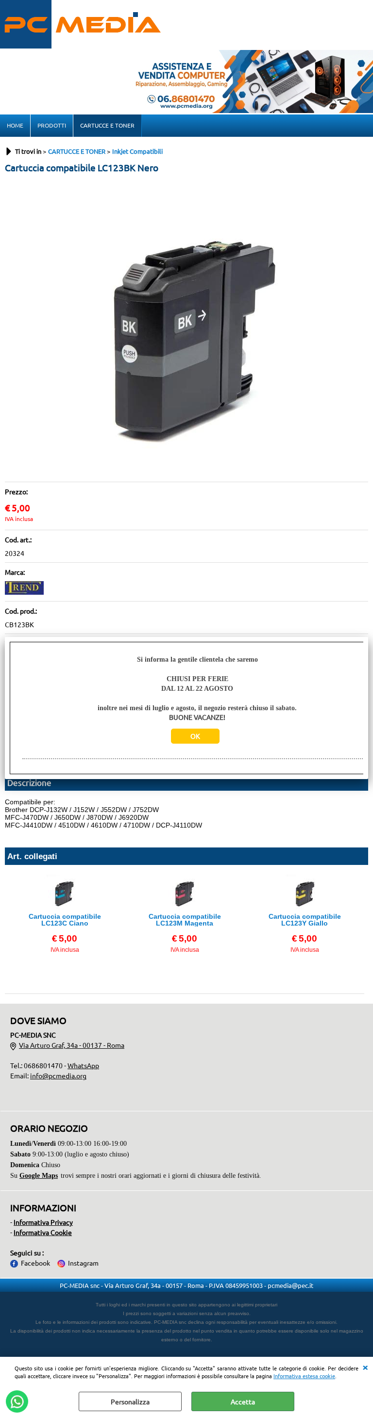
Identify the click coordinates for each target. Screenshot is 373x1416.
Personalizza (130, 1401)
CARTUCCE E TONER (107, 125)
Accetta (243, 1401)
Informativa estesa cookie (304, 1376)
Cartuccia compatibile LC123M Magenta (185, 920)
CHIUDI (365, 1366)
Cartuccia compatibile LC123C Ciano (65, 920)
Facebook (35, 1262)
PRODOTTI (51, 125)
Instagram (83, 1262)
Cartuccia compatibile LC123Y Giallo (305, 920)
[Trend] (24, 591)
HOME (15, 125)
